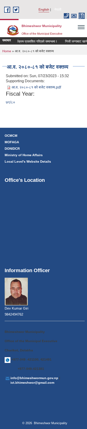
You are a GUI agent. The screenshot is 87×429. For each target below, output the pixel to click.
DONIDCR (12, 148)
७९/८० (10, 102)
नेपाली (57, 9)
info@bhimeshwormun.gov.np (34, 378)
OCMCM (11, 135)
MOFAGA (12, 142)
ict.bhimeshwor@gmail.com (32, 382)
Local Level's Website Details (28, 161)
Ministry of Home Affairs (24, 155)
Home (6, 51)
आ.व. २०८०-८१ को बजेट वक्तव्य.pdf (36, 87)
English (44, 9)
